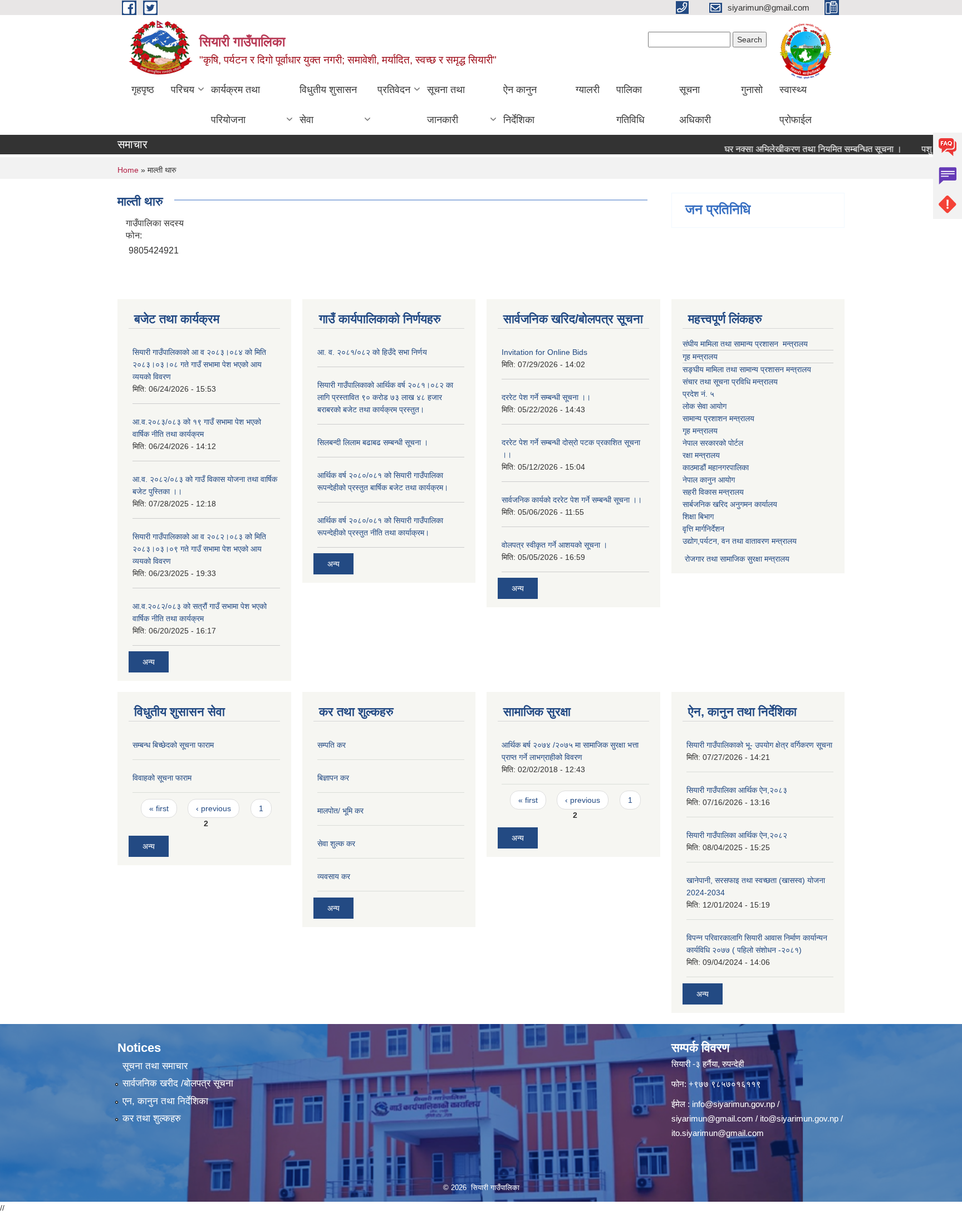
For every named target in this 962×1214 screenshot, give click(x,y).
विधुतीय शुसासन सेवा (328, 104)
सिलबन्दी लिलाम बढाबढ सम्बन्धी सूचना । (372, 442)
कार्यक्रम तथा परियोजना (235, 104)
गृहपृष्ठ (142, 89)
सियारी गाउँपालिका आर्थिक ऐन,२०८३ (736, 790)
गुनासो (752, 89)
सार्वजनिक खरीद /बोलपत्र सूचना (177, 1083)
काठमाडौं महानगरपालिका (716, 467)
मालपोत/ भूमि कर (340, 810)
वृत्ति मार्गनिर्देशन (703, 528)
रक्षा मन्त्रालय (701, 455)
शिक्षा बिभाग (698, 516)
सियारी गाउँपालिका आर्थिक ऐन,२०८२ (736, 835)
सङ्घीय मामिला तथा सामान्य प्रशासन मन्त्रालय (747, 369)
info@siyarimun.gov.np (733, 1104)
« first (159, 808)
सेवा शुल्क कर (336, 843)
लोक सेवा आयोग (705, 406)
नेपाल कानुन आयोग (709, 479)
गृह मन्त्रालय (700, 356)
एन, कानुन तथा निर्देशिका (165, 1101)
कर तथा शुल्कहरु (151, 1118)
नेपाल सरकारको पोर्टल (713, 442)
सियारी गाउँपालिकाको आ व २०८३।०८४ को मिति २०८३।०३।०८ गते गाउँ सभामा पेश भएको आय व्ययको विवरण (199, 364)
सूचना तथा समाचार (155, 1066)
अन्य (149, 661)
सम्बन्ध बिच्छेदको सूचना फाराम (173, 744)
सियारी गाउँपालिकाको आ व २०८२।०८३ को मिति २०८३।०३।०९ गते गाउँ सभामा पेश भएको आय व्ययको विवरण (199, 548)
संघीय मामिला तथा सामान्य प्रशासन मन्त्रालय (745, 343)
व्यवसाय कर (333, 876)
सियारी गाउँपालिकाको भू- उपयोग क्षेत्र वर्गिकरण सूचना (759, 744)
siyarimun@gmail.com (712, 1118)
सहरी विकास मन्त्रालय (713, 491)
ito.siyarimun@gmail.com (717, 1133)
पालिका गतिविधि (630, 104)
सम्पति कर (331, 744)
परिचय (182, 89)
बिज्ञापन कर (333, 777)
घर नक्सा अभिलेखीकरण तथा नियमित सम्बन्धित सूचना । (793, 149)
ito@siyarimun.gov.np (799, 1118)
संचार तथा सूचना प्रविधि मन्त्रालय (730, 381)
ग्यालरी (588, 89)
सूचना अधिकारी (695, 104)
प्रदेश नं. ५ (698, 393)
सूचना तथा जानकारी (446, 104)
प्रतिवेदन (393, 89)
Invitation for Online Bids (544, 352)
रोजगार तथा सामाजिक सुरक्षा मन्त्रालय (736, 558)
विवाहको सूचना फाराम (162, 777)
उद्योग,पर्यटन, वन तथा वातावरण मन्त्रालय (740, 541)
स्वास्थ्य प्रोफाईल (795, 104)
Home (128, 169)
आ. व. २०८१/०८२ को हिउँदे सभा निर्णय (372, 352)
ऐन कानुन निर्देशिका (520, 104)
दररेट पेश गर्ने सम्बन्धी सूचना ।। (546, 397)
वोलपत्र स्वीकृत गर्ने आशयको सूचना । (554, 544)
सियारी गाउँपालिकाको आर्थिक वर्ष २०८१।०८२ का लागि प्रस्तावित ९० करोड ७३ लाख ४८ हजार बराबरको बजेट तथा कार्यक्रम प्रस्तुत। (385, 397)
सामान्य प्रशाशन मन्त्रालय (718, 418)
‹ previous (213, 808)
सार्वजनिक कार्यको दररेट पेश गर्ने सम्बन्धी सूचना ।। (572, 499)
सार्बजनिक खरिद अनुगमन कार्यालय (730, 504)
